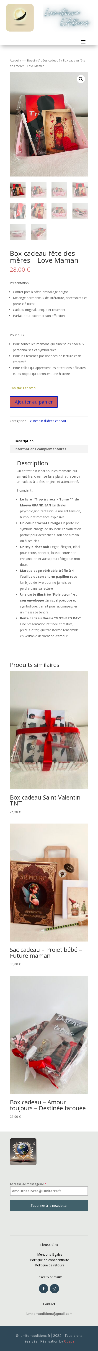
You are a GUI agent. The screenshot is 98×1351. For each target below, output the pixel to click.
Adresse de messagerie (28, 1184)
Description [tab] (24, 441)
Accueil (14, 60)
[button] (81, 79)
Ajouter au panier (34, 402)
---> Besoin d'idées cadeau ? (41, 60)
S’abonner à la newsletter (49, 1205)
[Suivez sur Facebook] (43, 1288)
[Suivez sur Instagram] (54, 1288)
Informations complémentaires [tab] (40, 449)
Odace (69, 1341)
